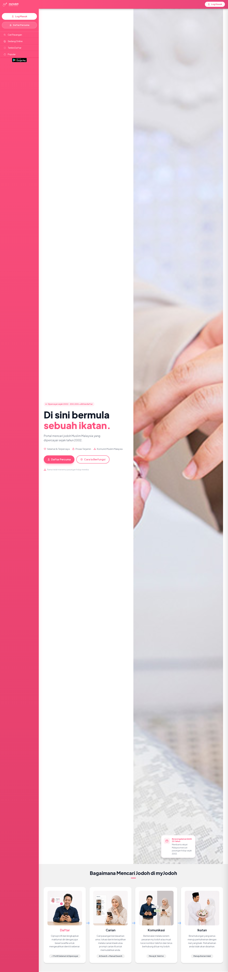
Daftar (65, 930)
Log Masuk (21, 16)
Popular (12, 54)
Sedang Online (15, 41)
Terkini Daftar (14, 47)
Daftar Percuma (21, 25)
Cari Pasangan (15, 34)
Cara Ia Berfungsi (94, 459)
